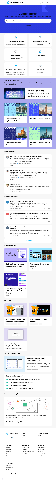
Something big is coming (35, 91)
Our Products (41, 449)
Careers (39, 457)
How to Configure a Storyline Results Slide (13, 345)
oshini (11, 221)
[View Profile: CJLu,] (7, 227)
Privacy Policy (9, 467)
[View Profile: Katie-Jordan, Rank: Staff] (7, 157)
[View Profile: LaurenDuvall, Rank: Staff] (7, 185)
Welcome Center (26, 447)
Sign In (49, 2)
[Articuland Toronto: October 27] (40, 133)
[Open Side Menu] (5, 3)
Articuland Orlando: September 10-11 (12, 120)
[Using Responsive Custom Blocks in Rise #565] (14, 364)
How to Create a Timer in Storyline (38, 320)
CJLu (11, 235)
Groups (8, 457)
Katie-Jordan (13, 163)
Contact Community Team (28, 451)
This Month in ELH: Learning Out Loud (39, 265)
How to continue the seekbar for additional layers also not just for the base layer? (29, 214)
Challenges (24, 442)
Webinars (24, 439)
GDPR (7, 469)
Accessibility (41, 455)
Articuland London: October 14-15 (40, 120)
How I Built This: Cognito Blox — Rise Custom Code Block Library (15, 291)
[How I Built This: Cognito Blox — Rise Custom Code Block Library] (15, 279)
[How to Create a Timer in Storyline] (40, 310)
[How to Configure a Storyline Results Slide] (15, 334)
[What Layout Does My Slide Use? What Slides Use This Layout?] (15, 310)
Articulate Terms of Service (12, 473)
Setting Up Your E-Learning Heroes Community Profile (24, 379)
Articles (7, 268)
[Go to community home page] (15, 2)
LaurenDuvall (13, 191)
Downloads (8, 451)
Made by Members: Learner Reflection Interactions (15, 265)
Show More (29, 240)
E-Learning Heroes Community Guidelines (21, 382)
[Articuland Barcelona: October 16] (15, 133)
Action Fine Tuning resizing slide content (22, 201)
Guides (23, 435)
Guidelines (24, 449)
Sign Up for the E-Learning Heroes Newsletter (22, 388)
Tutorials (24, 437)
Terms (23, 479)
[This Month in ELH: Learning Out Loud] (40, 255)
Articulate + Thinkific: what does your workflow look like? (26, 156)
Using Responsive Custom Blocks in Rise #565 (36, 359)
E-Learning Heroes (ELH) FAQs (17, 385)
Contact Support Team (27, 453)
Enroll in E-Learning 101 (14, 422)
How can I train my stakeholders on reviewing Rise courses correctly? (27, 227)
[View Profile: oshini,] (7, 214)
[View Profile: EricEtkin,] (7, 202)
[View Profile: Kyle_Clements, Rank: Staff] (7, 171)
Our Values (40, 451)
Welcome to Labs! (15, 184)
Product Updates (41, 437)
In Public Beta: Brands (16, 170)
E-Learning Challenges (32, 369)
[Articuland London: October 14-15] (40, 109)
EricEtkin (12, 208)
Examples (8, 453)
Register (44, 2)
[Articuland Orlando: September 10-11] (15, 109)
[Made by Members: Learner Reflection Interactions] (15, 255)
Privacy (27, 479)
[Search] (40, 3)
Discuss (8, 447)
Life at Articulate (41, 460)
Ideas (7, 455)
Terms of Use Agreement (12, 471)
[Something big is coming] (14, 93)
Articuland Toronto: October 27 (40, 144)
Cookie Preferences (35, 479)
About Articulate (41, 447)
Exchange (8, 449)
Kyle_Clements (13, 177)
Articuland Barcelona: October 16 (13, 144)
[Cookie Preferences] (2, 479)
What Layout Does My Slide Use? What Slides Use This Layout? (15, 320)
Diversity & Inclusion (42, 453)
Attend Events (9, 460)
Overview (8, 465)
